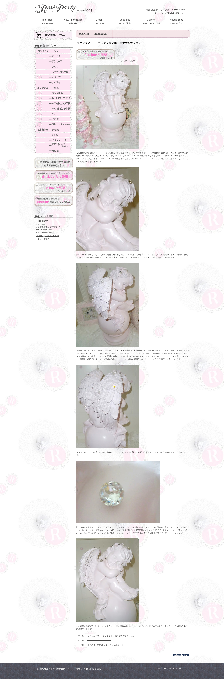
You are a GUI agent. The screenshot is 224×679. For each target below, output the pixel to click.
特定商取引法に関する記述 (88, 668)
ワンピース (53, 61)
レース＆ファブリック (53, 98)
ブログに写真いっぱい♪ (125, 61)
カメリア (53, 77)
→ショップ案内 (42, 239)
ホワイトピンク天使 (53, 103)
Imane (53, 129)
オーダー (53, 124)
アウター (53, 66)
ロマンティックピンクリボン (53, 145)
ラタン (53, 93)
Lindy (53, 135)
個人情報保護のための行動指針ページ (54, 668)
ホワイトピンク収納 (53, 108)
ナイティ (53, 82)
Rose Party (64, 8)
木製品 (53, 87)
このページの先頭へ (181, 655)
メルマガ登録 (53, 175)
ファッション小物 (53, 72)
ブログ (53, 188)
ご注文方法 (53, 163)
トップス (53, 51)
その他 (53, 119)
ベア (53, 114)
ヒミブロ (53, 200)
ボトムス (53, 56)
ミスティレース (53, 140)
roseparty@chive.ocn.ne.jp (47, 236)
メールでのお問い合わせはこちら (170, 13)
